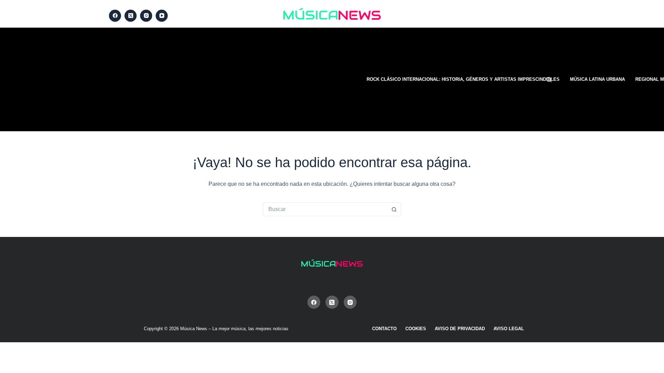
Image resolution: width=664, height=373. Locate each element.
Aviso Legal (509, 328)
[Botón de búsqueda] (394, 209)
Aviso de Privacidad (460, 328)
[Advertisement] (233, 79)
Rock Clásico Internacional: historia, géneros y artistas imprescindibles (463, 79)
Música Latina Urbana (597, 79)
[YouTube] (162, 16)
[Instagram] (146, 16)
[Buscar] (549, 79)
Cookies (415, 328)
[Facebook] (115, 16)
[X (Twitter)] (130, 16)
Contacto (384, 328)
